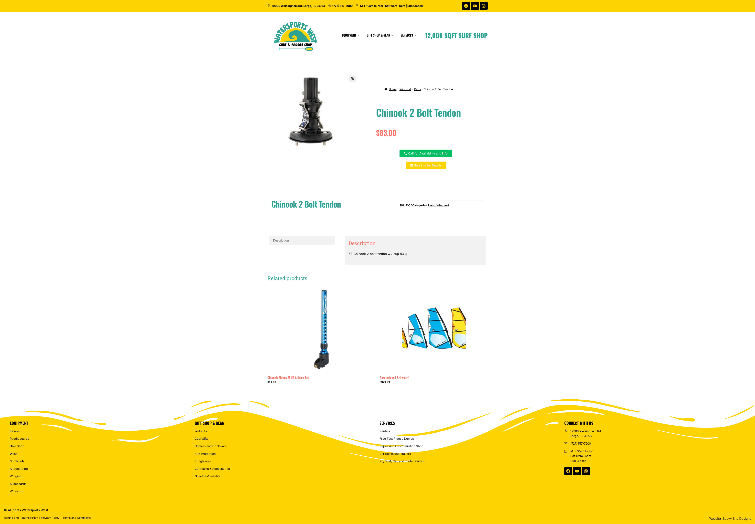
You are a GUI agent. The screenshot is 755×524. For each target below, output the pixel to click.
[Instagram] (484, 6)
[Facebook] (466, 6)
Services (407, 35)
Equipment (349, 35)
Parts (417, 89)
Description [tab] (281, 240)
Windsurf (405, 89)
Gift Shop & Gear (378, 35)
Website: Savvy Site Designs (730, 518)
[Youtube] (475, 6)
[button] (352, 78)
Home (392, 89)
